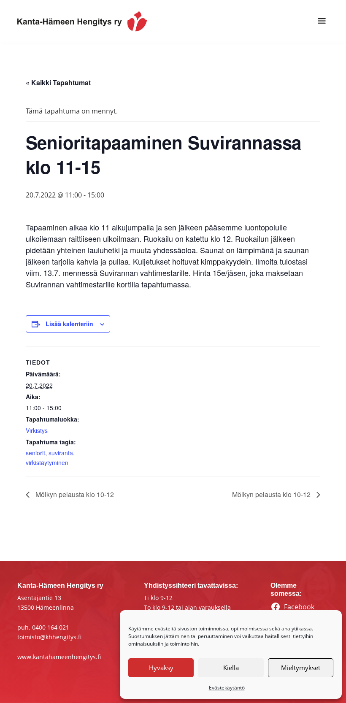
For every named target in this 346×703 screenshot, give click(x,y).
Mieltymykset (300, 667)
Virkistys (37, 430)
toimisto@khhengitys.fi (49, 637)
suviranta (61, 453)
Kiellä (231, 667)
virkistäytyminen (47, 462)
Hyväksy (161, 667)
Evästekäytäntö (227, 687)
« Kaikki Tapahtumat (58, 82)
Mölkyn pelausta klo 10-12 (74, 494)
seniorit (35, 453)
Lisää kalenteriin (69, 323)
